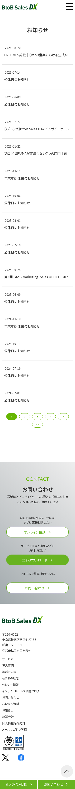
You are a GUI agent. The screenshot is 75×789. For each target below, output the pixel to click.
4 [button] (50, 416)
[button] (68, 5)
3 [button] (37, 416)
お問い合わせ (34, 587)
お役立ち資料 (10, 704)
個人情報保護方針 (13, 723)
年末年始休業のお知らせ (22, 178)
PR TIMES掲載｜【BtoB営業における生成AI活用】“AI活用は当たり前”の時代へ (38, 55)
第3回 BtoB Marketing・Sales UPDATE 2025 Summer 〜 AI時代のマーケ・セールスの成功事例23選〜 (38, 276)
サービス (7, 659)
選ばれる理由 (10, 672)
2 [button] (24, 416)
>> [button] (37, 424)
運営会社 (8, 717)
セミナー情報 (10, 684)
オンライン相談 (34, 532)
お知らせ (7, 710)
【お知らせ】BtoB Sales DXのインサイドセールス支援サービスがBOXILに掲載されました (38, 128)
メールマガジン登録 (14, 729)
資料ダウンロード (34, 559)
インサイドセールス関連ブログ (21, 691)
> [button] (63, 416)
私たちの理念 (10, 678)
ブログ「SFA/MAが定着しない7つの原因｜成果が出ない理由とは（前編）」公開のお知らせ (38, 153)
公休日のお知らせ (17, 79)
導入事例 (8, 665)
